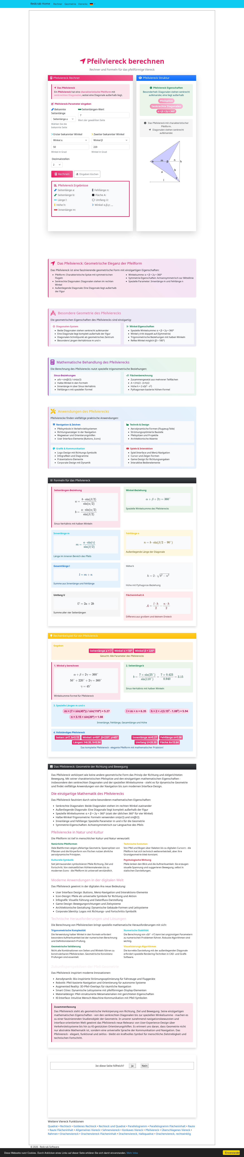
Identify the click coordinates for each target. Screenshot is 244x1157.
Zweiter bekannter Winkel (109, 134)
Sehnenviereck (111, 1130)
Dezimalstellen (60, 159)
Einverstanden (232, 1152)
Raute (191, 1126)
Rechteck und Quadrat (112, 1126)
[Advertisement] (122, 34)
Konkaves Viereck (132, 1130)
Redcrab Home (40, 3)
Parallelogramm (137, 1126)
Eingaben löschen (88, 174)
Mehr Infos (132, 1152)
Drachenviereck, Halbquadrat (136, 1133)
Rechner (57, 3)
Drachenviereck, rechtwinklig (173, 1133)
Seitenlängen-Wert (93, 109)
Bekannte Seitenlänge (58, 111)
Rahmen (53, 1133)
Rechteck (65, 1126)
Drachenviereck (69, 1133)
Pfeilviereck (152, 1130)
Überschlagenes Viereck (176, 1130)
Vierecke (82, 3)
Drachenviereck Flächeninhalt (98, 1133)
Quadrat (53, 1126)
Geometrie (70, 3)
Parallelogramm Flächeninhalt (168, 1126)
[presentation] (86, 502)
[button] (92, 4)
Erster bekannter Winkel (67, 134)
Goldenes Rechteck (84, 1126)
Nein (144, 1065)
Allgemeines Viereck (88, 1130)
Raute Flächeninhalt (61, 1130)
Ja (132, 1065)
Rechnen (63, 174)
